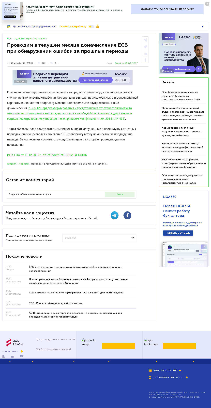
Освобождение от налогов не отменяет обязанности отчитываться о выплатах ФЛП (181, 96)
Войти (120, 194)
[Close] (207, 4)
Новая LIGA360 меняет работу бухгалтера (177, 211)
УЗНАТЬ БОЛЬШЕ (178, 232)
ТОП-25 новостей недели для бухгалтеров (55, 303)
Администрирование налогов (31, 38)
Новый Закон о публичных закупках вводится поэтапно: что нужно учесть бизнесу (182, 131)
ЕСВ (9, 38)
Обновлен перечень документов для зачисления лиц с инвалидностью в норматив (182, 179)
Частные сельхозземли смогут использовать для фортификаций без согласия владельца (182, 147)
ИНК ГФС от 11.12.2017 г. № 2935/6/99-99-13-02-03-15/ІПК (47, 155)
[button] (14, 361)
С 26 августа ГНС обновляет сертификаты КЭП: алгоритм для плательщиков (76, 292)
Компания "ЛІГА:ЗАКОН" (126, 63)
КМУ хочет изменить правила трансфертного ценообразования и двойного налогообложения (184, 163)
